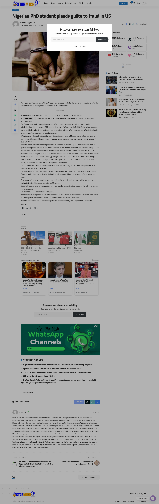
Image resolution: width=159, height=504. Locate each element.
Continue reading (80, 46)
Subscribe (102, 40)
